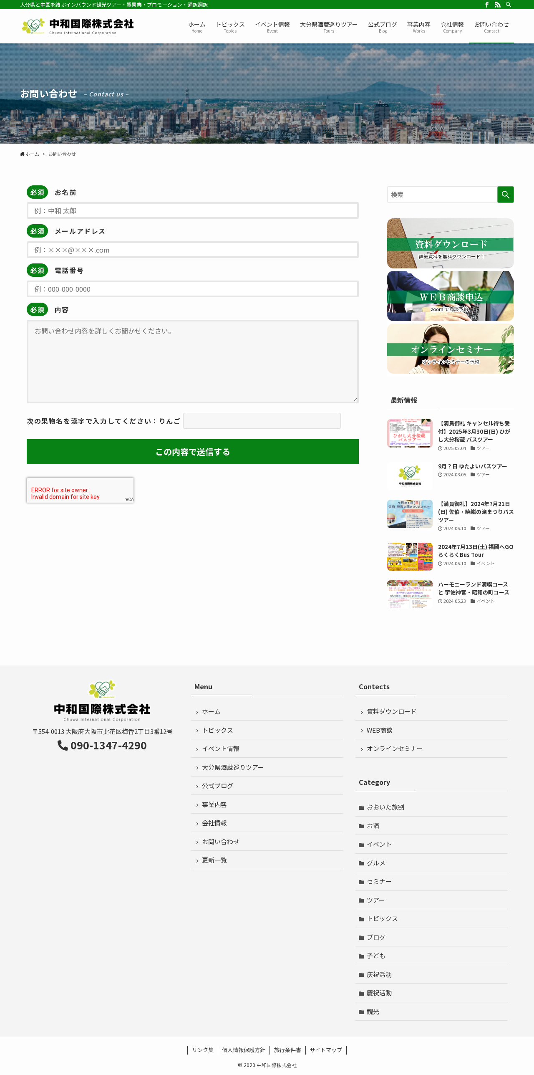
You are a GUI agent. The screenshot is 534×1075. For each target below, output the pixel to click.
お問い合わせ (220, 841)
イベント (379, 844)
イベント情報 (220, 748)
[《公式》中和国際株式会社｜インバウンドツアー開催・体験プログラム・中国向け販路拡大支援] (78, 26)
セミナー (379, 881)
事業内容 (214, 804)
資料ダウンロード (392, 711)
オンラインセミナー (395, 748)
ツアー (376, 899)
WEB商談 (380, 730)
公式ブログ (217, 785)
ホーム (211, 711)
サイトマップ (326, 1050)
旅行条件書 (287, 1050)
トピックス (217, 730)
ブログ (376, 937)
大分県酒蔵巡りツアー (233, 767)
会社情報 (214, 822)
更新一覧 (214, 859)
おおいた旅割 (385, 806)
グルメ (376, 862)
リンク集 (203, 1050)
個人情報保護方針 (243, 1050)
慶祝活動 (379, 992)
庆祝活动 (379, 974)
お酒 (373, 825)
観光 (373, 1011)
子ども (376, 955)
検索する (505, 194)
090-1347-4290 (109, 744)
